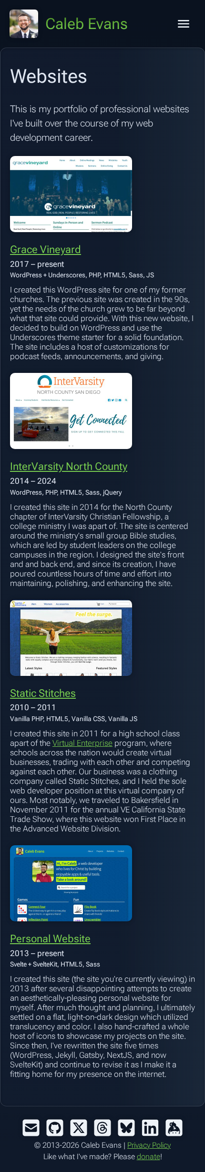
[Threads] (102, 1127)
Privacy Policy (149, 1145)
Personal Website (50, 939)
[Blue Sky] (126, 1127)
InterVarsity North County (68, 466)
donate (148, 1156)
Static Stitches (43, 693)
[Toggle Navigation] (183, 24)
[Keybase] (174, 1127)
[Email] (31, 1127)
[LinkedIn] (150, 1127)
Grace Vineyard (45, 249)
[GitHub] (54, 1127)
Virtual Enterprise (82, 743)
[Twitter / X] (78, 1127)
